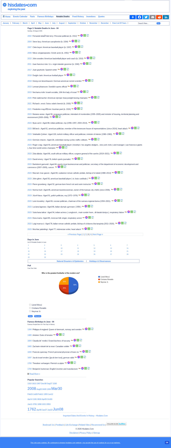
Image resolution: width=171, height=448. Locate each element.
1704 (30, 369)
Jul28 (35, 394)
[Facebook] (139, 17)
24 (61, 254)
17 (61, 251)
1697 (30, 358)
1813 (34, 383)
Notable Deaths (63, 16)
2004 (30, 42)
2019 (30, 87)
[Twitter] (146, 17)
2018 (30, 75)
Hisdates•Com (22, 5)
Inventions (91, 16)
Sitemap (96, 433)
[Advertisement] (162, 66)
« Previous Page (74, 234)
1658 (39, 404)
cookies (101, 443)
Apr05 (44, 399)
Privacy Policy (86, 433)
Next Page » (98, 234)
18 (78, 251)
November (93, 23)
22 (28, 254)
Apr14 (30, 399)
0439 (44, 389)
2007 (30, 47)
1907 (39, 383)
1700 (30, 363)
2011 (29, 64)
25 (78, 254)
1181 (35, 399)
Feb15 (30, 394)
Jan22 (49, 410)
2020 (30, 98)
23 (45, 254)
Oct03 (49, 399)
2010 (30, 58)
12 (94, 248)
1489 (30, 335)
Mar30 (56, 388)
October (83, 23)
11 (78, 248)
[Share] (132, 17)
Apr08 (39, 410)
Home (7, 17)
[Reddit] (159, 17)
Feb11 (40, 394)
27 (111, 254)
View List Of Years (119, 23)
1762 (32, 409)
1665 (30, 346)
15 (28, 251)
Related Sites (84, 425)
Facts (32, 16)
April (33, 23)
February (15, 23)
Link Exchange (71, 425)
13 (111, 248)
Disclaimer (73, 433)
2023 (30, 114)
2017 (30, 70)
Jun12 (50, 394)
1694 (30, 352)
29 (28, 257)
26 (94, 254)
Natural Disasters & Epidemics (70, 261)
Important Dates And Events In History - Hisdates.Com (85, 416)
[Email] (152, 17)
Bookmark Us (48, 425)
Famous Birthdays (45, 16)
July (53, 23)
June (47, 23)
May (39, 23)
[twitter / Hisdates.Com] (116, 425)
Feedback (60, 425)
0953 (48, 404)
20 (111, 251)
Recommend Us (98, 425)
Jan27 (44, 410)
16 (45, 251)
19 (94, 251)
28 (127, 254)
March (25, 23)
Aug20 (39, 389)
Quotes (101, 16)
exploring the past (16, 9)
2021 (30, 103)
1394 (30, 329)
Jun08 (58, 409)
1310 (30, 383)
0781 (35, 404)
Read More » (34, 374)
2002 (30, 36)
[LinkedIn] (165, 17)
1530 (55, 383)
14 (127, 248)
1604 (30, 341)
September (72, 23)
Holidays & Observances (100, 261)
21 (127, 251)
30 (45, 257)
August (61, 23)
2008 (30, 53)
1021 (44, 404)
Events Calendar (20, 16)
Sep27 (49, 383)
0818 (39, 399)
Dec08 (43, 383)
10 (61, 248)
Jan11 (30, 404)
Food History (78, 16)
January (6, 23)
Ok (167, 442)
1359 (46, 394)
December (105, 23)
